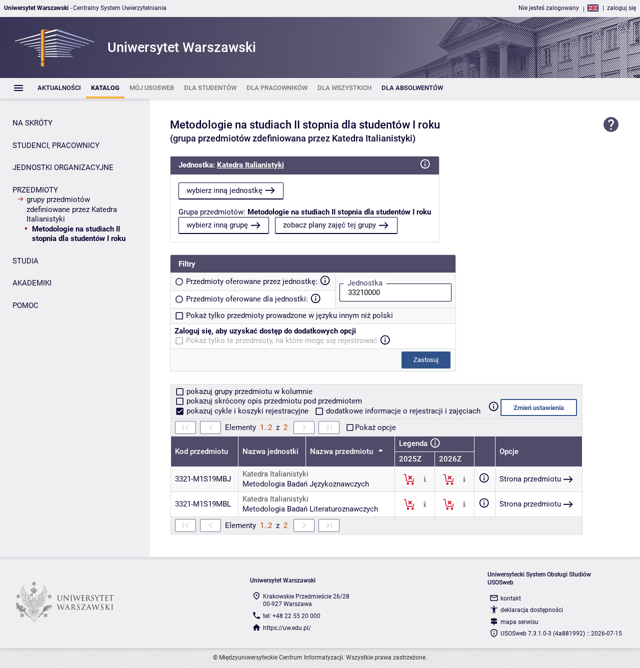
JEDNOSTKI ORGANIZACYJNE (63, 167)
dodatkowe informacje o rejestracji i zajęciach (402, 411)
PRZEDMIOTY (35, 190)
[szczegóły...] (425, 479)
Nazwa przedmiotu (342, 451)
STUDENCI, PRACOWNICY (56, 145)
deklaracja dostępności (531, 610)
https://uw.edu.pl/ (287, 628)
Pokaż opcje (375, 427)
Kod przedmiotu (201, 451)
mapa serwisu (519, 622)
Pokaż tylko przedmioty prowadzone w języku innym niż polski (289, 315)
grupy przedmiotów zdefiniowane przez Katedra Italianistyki (71, 209)
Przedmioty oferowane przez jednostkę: (252, 281)
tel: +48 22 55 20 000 (291, 616)
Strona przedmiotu (530, 479)
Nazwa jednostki (270, 451)
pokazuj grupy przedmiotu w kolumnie (248, 391)
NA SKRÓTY (32, 123)
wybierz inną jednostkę (224, 190)
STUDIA (25, 261)
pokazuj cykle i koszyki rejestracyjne (247, 411)
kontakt (510, 598)
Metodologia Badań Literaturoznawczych (310, 509)
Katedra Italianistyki (250, 165)
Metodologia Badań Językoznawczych (305, 484)
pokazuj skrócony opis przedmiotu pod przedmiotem (273, 401)
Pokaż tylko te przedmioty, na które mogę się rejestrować (282, 340)
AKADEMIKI (32, 283)
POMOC (25, 305)
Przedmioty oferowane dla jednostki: (247, 299)
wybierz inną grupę (217, 225)
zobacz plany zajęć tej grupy (329, 225)
